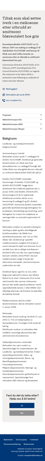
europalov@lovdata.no (33, 455)
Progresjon (6, 115)
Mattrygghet (11, 89)
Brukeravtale (29, 444)
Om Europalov (21, 439)
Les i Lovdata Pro (14, 100)
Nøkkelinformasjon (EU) (12, 120)
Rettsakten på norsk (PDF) (18, 94)
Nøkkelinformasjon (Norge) (13, 129)
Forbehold (34, 439)
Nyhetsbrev (8, 439)
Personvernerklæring (12, 444)
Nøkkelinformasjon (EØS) (12, 124)
